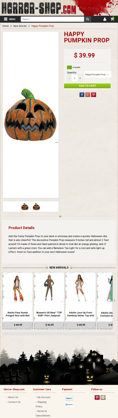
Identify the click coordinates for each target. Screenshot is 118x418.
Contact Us (14, 402)
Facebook (82, 94)
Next (114, 300)
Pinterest (93, 94)
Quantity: (72, 72)
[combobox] (56, 19)
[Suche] (87, 19)
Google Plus (87, 94)
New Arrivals (20, 26)
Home (5, 26)
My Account (44, 397)
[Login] (104, 19)
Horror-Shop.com (39, 8)
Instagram (103, 397)
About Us (13, 397)
